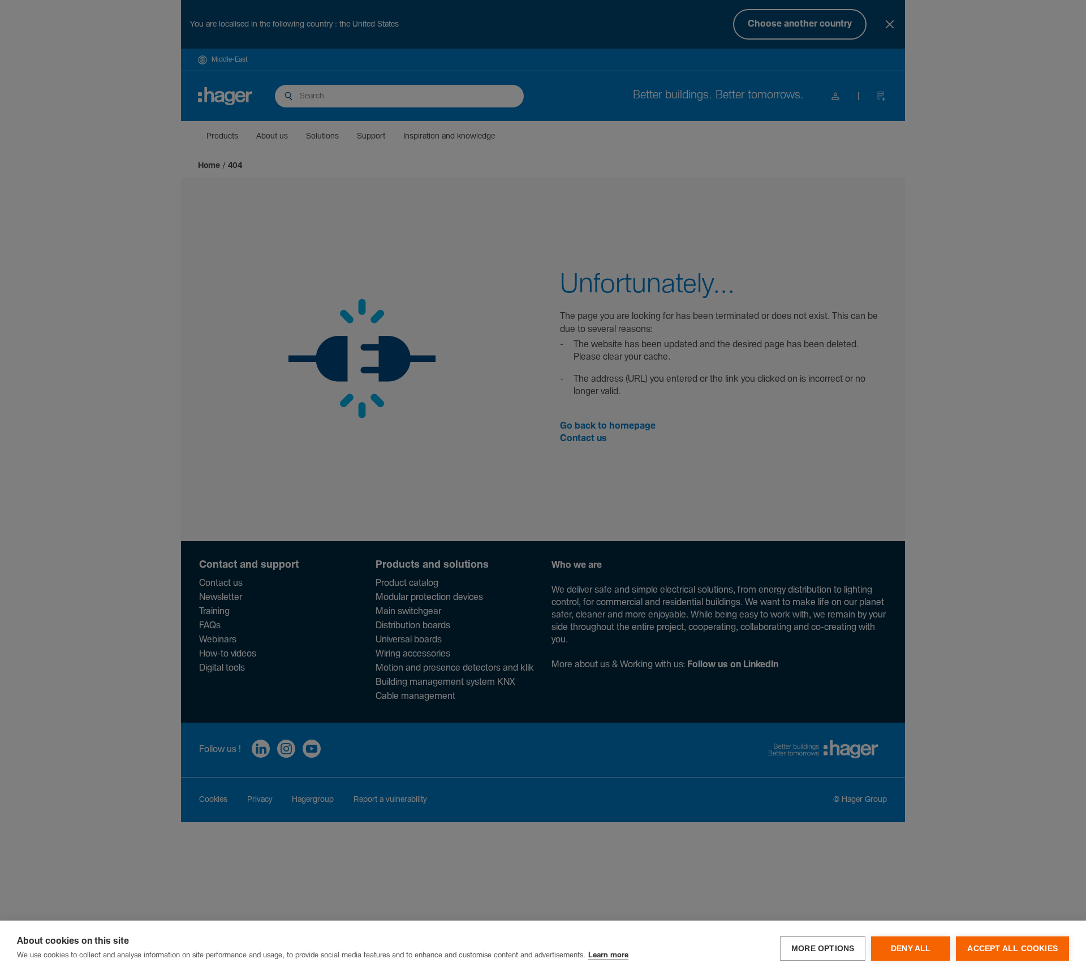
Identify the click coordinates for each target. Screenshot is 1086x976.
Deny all (911, 948)
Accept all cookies (1012, 948)
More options (822, 948)
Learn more (608, 955)
